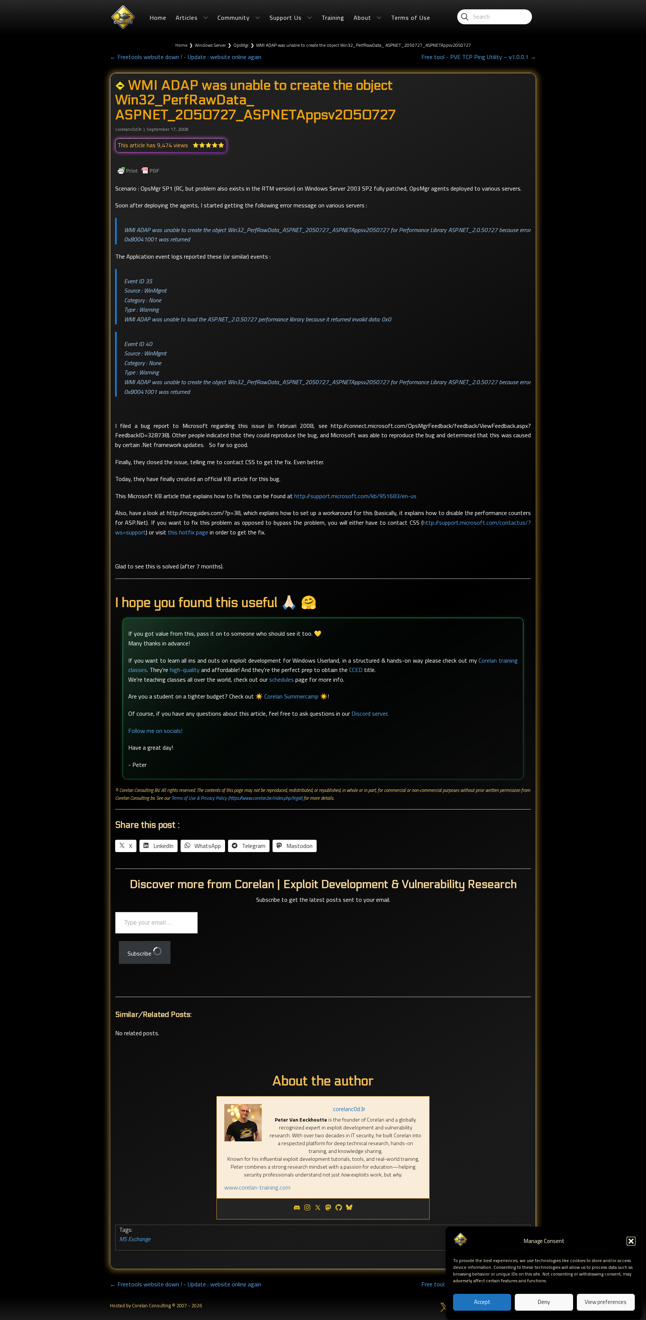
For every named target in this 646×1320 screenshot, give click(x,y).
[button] (631, 1241)
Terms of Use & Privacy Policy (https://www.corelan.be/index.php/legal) (236, 798)
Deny (544, 1302)
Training (333, 17)
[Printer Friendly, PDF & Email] (138, 170)
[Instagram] (307, 1209)
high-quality (185, 669)
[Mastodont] (328, 1209)
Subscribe (140, 953)
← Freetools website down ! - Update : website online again (185, 56)
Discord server (369, 713)
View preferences (606, 1302)
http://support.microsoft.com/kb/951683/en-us (355, 495)
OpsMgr (241, 45)
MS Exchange (134, 1238)
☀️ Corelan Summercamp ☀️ (291, 696)
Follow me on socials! (155, 730)
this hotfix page (188, 532)
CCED (356, 669)
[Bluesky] (349, 1209)
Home (158, 17)
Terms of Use (410, 17)
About (362, 17)
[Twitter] (317, 1209)
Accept (482, 1302)
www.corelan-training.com (257, 1187)
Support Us (286, 17)
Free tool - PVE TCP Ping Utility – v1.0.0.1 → (478, 56)
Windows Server (210, 45)
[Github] (338, 1209)
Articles (187, 17)
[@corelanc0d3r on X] (444, 1307)
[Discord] (296, 1209)
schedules (281, 679)
